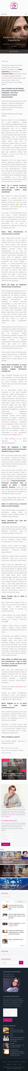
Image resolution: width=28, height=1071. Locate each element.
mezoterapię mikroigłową (9, 422)
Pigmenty (4, 546)
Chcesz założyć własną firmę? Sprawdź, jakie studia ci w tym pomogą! (16, 915)
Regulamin (9, 1068)
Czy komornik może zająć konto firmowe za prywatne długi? (16, 907)
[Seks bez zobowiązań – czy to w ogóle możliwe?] (4, 924)
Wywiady (14, 46)
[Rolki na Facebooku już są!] (4, 943)
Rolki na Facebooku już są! (15, 939)
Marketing (23, 1061)
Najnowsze (20, 901)
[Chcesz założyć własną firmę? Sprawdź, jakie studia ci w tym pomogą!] (4, 916)
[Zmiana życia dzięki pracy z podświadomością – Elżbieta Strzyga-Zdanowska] (4, 932)
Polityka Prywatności (19, 1067)
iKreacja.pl (18, 1068)
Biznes (11, 1028)
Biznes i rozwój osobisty (13, 1061)
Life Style (12, 1043)
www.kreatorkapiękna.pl (8, 443)
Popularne (8, 901)
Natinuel (8, 481)
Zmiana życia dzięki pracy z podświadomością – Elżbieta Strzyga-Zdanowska (16, 932)
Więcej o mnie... (12, 814)
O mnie (4, 1061)
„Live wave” (13, 676)
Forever (12, 695)
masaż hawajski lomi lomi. (15, 434)
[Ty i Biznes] (14, 5)
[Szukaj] (21, 963)
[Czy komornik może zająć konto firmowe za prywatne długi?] (4, 907)
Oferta (19, 1064)
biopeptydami (19, 686)
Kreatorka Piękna (8, 748)
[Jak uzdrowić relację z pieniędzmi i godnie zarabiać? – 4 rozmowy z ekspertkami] (14, 863)
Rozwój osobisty (14, 1050)
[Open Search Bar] (26, 14)
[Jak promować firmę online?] (14, 889)
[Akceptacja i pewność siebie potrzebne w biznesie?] (14, 876)
